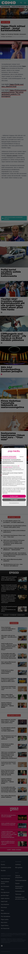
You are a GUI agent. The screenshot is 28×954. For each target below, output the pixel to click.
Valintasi (22, 456)
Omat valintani (14, 499)
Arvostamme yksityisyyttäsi (9, 456)
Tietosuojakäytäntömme (14, 503)
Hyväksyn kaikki (14, 496)
